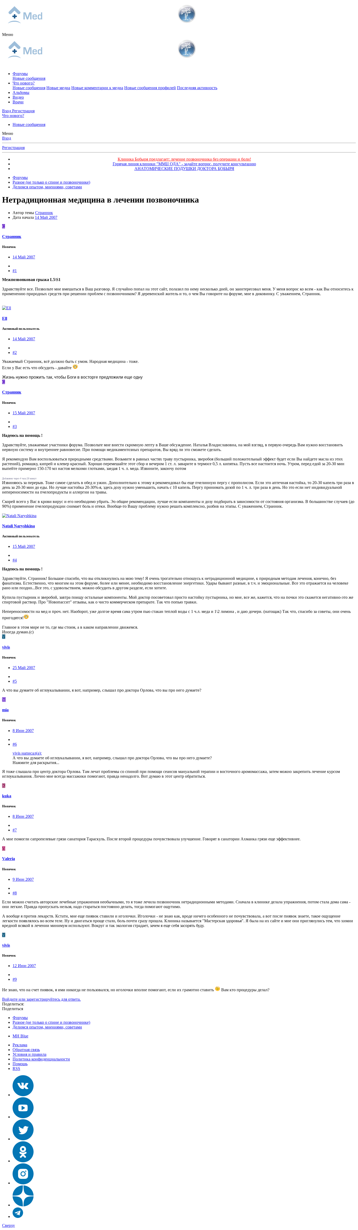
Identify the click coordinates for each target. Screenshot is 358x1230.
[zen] (23, 1205)
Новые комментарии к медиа (97, 88)
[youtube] (23, 1117)
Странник (44, 212)
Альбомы (21, 92)
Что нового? (24, 83)
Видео (18, 97)
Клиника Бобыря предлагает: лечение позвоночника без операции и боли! (184, 159)
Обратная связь (26, 1049)
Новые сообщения (29, 78)
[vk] (23, 1095)
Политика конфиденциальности (41, 1059)
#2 (15, 352)
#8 (15, 893)
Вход (6, 138)
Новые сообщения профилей (150, 88)
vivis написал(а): (27, 753)
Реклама (20, 1045)
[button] (7, 34)
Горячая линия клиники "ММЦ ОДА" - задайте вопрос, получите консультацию (184, 164)
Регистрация (13, 147)
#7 (15, 830)
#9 (15, 979)
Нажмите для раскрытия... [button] (36, 762)
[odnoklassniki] (23, 1161)
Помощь (20, 1064)
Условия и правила (29, 1054)
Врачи (18, 102)
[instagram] (23, 1183)
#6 (15, 744)
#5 (15, 681)
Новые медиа (58, 88)
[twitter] (23, 1139)
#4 (15, 560)
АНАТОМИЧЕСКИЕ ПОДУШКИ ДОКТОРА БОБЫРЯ (184, 168)
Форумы (20, 73)
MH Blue (20, 1036)
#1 (15, 270)
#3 (15, 426)
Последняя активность (197, 88)
